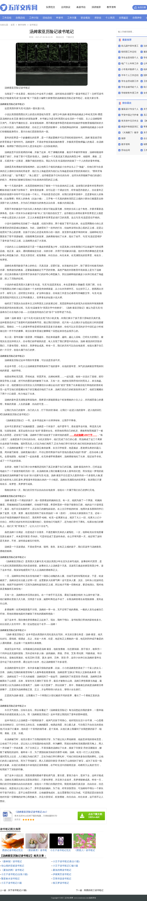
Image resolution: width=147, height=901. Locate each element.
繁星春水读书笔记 (10, 878)
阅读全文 (60, 37)
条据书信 (81, 7)
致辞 (123, 138)
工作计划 (33, 17)
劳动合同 (125, 150)
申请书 (59, 17)
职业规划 (85, 17)
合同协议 (65, 7)
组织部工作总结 (128, 52)
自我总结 (20, 17)
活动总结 (47, 17)
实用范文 (50, 7)
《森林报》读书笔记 (11, 861)
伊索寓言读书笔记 (62, 874)
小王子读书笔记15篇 (11, 883)
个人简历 (110, 17)
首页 (13, 25)
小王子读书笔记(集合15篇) (66, 861)
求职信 (97, 17)
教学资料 (111, 7)
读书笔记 (34, 25)
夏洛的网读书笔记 (62, 870)
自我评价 (137, 17)
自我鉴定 (123, 17)
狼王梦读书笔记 (61, 883)
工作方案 (72, 17)
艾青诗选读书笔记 (62, 878)
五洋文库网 (68, 898)
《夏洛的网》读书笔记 (12, 870)
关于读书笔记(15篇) (17, 890)
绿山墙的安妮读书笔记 (12, 865)
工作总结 (6, 17)
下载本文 (70, 37)
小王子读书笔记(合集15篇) (14, 874)
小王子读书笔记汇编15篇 (65, 865)
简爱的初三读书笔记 (93, 890)
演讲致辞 (96, 7)
